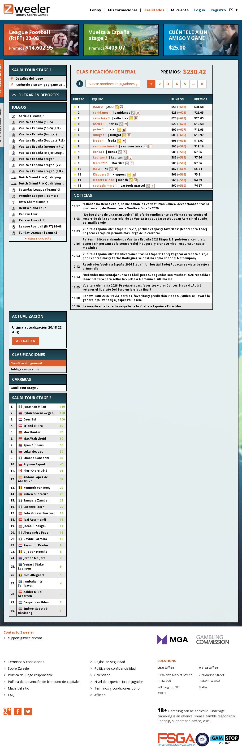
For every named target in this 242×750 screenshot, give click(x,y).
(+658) (181, 107)
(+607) (181, 130)
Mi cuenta (180, 10)
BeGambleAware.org (173, 725)
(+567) (181, 169)
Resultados (154, 10)
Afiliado (100, 695)
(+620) (181, 124)
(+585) (181, 152)
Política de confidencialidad (115, 668)
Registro (218, 10)
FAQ (11, 695)
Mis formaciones (123, 10)
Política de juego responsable (30, 675)
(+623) (181, 113)
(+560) (181, 186)
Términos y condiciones (26, 662)
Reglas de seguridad (109, 662)
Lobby (95, 10)
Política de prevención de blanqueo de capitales (44, 681)
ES (233, 10)
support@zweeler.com (25, 638)
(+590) (181, 146)
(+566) (181, 174)
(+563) (181, 180)
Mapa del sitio (18, 688)
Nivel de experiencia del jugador (118, 681)
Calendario (102, 675)
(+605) (181, 135)
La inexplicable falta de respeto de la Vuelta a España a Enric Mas (132, 306)
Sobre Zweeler (19, 668)
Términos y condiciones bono (117, 688)
